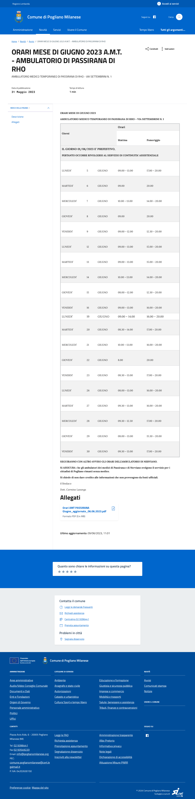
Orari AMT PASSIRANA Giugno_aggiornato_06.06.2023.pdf (84, 509)
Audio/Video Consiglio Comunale (29, 686)
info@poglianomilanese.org (33, 754)
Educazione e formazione (114, 680)
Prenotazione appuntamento (71, 746)
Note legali (105, 752)
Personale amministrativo (24, 708)
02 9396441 (21, 745)
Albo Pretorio (107, 741)
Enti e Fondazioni (20, 697)
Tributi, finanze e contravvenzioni (118, 708)
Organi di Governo (20, 702)
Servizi (57, 30)
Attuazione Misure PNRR (113, 762)
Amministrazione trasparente (116, 735)
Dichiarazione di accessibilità (115, 757)
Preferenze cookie (20, 788)
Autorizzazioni (63, 691)
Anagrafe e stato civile (67, 686)
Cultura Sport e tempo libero (71, 702)
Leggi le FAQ (62, 735)
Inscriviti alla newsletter (68, 757)
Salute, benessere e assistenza (116, 702)
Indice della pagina (19, 107)
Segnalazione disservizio (69, 752)
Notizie (148, 691)
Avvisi (147, 680)
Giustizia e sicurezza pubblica (115, 686)
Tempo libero (146, 30)
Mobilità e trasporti (110, 697)
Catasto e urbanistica (67, 697)
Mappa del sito (40, 788)
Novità (43, 30)
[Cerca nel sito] (179, 17)
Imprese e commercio (111, 691)
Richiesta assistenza (66, 741)
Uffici (13, 719)
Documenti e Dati (20, 691)
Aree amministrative (21, 680)
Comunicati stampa (155, 686)
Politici (14, 713)
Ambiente (60, 680)
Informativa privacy (110, 746)
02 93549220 (22, 750)
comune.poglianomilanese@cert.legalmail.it (30, 764)
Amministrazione (23, 30)
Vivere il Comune (77, 30)
